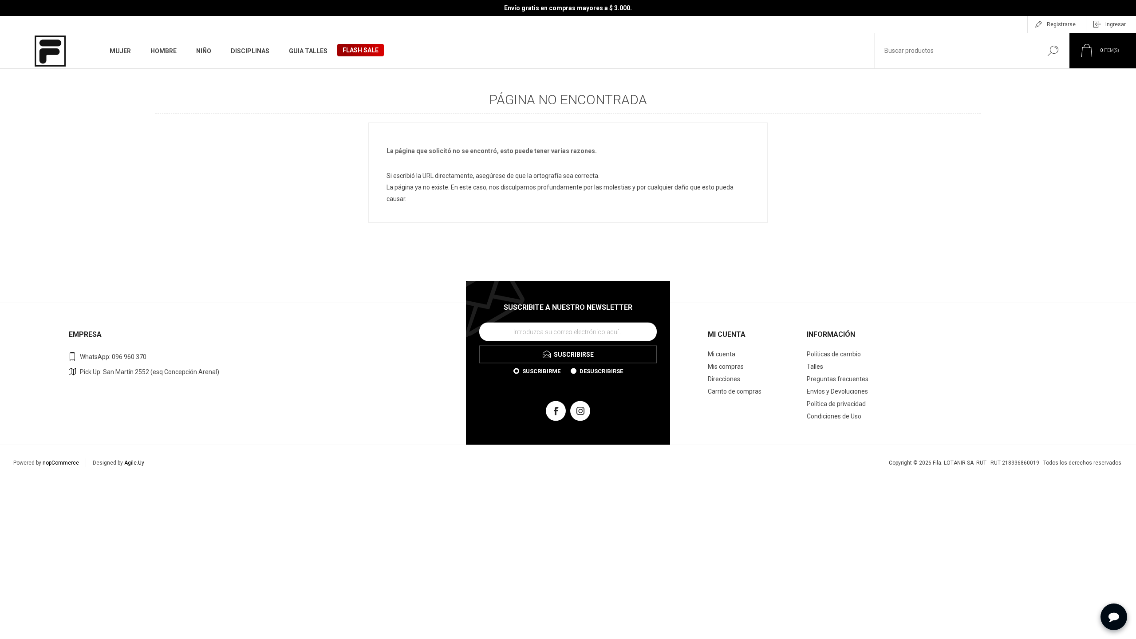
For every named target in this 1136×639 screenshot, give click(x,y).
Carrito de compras (734, 391)
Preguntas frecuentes (837, 379)
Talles (815, 366)
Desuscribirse (601, 370)
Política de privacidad (836, 403)
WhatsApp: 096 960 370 (113, 356)
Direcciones (724, 379)
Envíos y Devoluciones (837, 391)
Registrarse (1061, 24)
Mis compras (726, 366)
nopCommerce (61, 463)
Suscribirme (541, 370)
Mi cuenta (721, 354)
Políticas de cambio (834, 354)
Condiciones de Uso (834, 416)
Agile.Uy (134, 463)
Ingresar (1115, 24)
